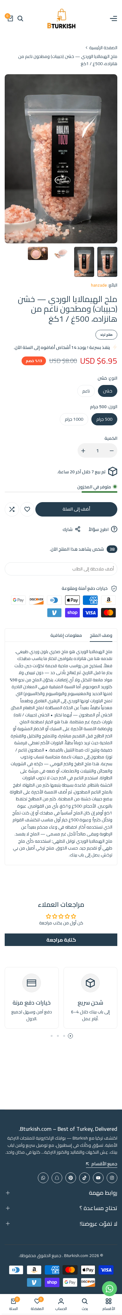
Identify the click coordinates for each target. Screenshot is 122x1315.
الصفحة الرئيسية (103, 47)
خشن (107, 391)
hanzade (99, 285)
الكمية (110, 438)
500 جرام (104, 419)
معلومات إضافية (66, 635)
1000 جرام (74, 419)
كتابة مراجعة (61, 939)
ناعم (86, 391)
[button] (27, 509)
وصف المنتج (101, 635)
